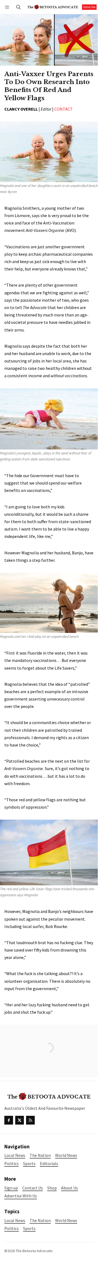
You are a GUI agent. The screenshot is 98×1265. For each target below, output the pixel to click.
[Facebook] (8, 1120)
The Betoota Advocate (34, 1250)
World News (66, 1220)
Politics (11, 1228)
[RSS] (30, 1120)
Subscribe (89, 7)
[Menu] (8, 7)
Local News (14, 1220)
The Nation (40, 1220)
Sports (29, 1228)
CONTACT (63, 109)
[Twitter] (19, 1120)
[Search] (18, 7)
